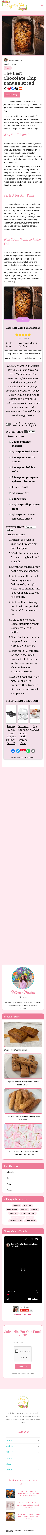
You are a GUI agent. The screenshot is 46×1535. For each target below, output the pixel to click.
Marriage (34, 1209)
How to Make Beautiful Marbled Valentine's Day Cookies (23, 1153)
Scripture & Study (16, 1220)
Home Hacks (27, 1205)
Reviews (30, 1217)
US (26, 432)
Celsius (10, 530)
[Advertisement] (23, 864)
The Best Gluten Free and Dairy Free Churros (23, 1118)
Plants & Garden (17, 1217)
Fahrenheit (30, 527)
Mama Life (24, 1209)
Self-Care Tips (30, 1220)
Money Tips (13, 1213)
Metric (32, 432)
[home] (14, 5)
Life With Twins (12, 1209)
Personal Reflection (28, 1213)
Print (23, 319)
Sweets (7, 68)
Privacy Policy (30, 1373)
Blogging (17, 1205)
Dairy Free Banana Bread (15, 1049)
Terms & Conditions (28, 1530)
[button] (42, 5)
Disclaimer (18, 1530)
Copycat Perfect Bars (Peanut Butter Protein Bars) (23, 1083)
